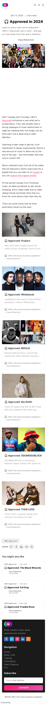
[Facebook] (6, 639)
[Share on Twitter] (11, 547)
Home (7, 652)
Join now (23, 688)
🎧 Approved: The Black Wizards (22, 568)
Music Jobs (9, 655)
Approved (7, 120)
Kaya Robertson (15, 571)
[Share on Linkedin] (21, 547)
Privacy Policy (5, 702)
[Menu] (39, 5)
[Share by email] (27, 547)
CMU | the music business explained (26, 697)
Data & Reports (11, 664)
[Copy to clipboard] (32, 547)
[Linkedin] (23, 639)
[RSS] (28, 639)
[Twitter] (12, 639)
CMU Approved (10, 541)
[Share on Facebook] (16, 547)
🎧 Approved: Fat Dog (16, 587)
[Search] (35, 5)
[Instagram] (17, 639)
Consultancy (10, 661)
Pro (6, 667)
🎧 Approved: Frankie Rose (19, 607)
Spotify (36, 172)
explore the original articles (23, 175)
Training (8, 658)
